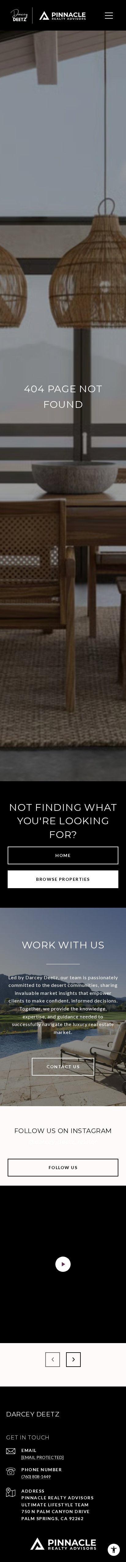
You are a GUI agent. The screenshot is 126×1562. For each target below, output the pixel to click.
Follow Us (63, 1167)
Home (63, 855)
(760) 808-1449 (36, 1476)
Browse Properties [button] (63, 879)
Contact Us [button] (63, 1066)
